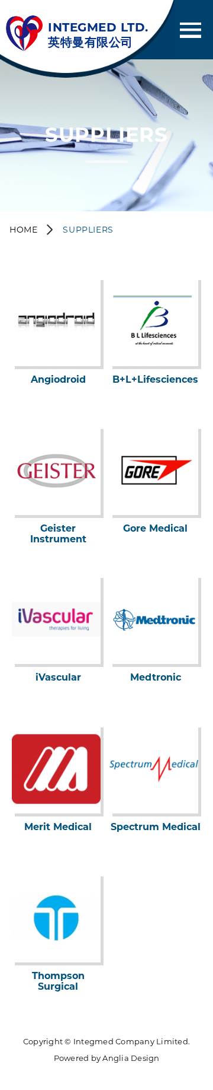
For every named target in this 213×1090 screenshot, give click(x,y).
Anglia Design (130, 1058)
